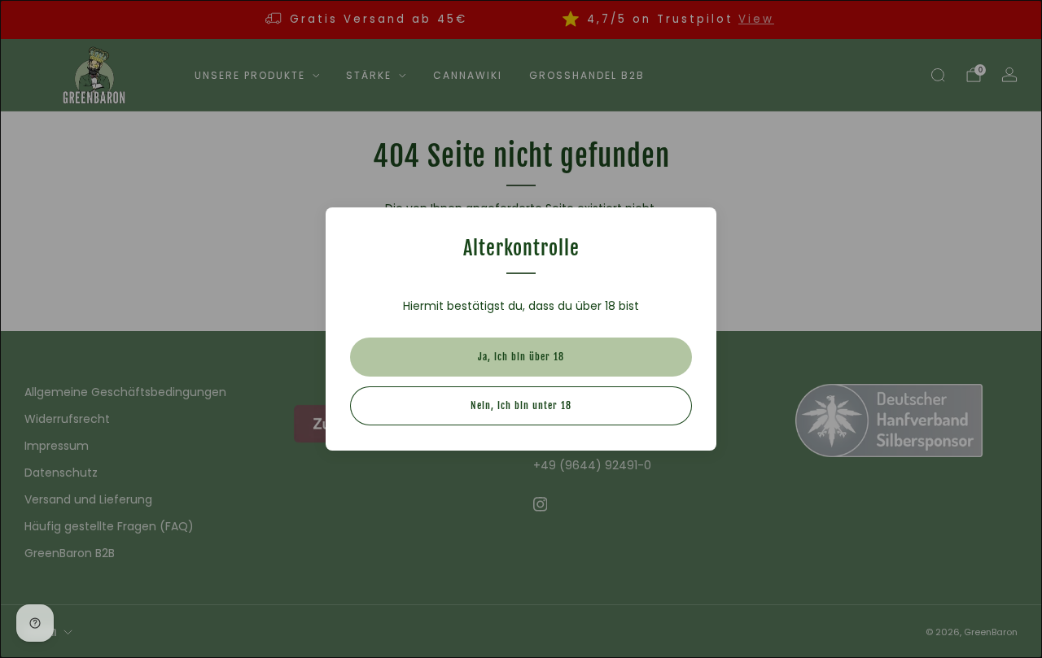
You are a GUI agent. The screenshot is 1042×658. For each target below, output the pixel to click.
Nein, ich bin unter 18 (521, 405)
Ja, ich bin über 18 (521, 357)
